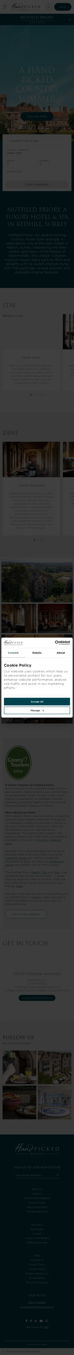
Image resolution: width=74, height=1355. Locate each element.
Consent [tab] (13, 652)
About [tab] (61, 652)
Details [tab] (37, 652)
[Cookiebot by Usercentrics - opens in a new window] (53, 642)
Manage (35, 710)
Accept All (37, 701)
